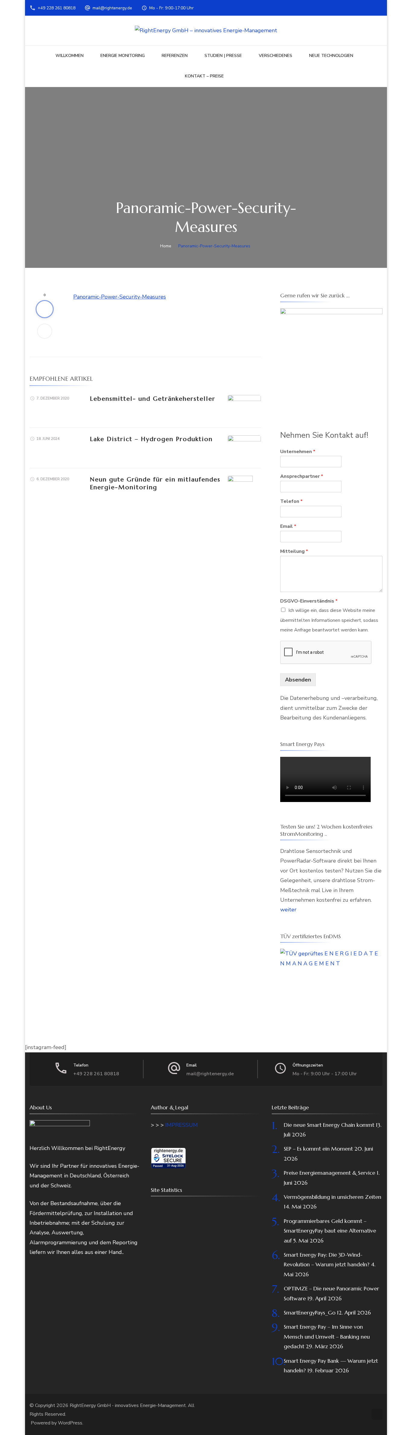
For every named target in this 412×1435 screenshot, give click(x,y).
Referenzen (175, 55)
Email (288, 526)
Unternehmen (297, 452)
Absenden (298, 679)
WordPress (70, 1423)
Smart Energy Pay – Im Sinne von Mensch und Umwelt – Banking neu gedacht (327, 1336)
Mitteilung (294, 551)
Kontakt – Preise (204, 76)
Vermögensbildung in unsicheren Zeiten (332, 1196)
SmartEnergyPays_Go (309, 1312)
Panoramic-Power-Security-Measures (119, 296)
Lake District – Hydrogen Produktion (151, 439)
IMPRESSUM (181, 1125)
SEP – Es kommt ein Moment (318, 1148)
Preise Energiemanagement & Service (329, 1172)
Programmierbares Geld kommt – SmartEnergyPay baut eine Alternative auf (330, 1230)
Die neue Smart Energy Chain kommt (329, 1124)
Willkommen (69, 55)
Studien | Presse (223, 55)
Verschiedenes (275, 55)
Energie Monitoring (122, 55)
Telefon (291, 501)
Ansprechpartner (301, 476)
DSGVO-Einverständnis (309, 601)
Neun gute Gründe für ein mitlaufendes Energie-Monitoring (155, 483)
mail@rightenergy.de (112, 8)
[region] (331, 359)
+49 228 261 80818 (56, 8)
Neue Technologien (331, 55)
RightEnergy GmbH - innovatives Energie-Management (128, 1405)
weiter (288, 909)
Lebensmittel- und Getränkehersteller (152, 399)
